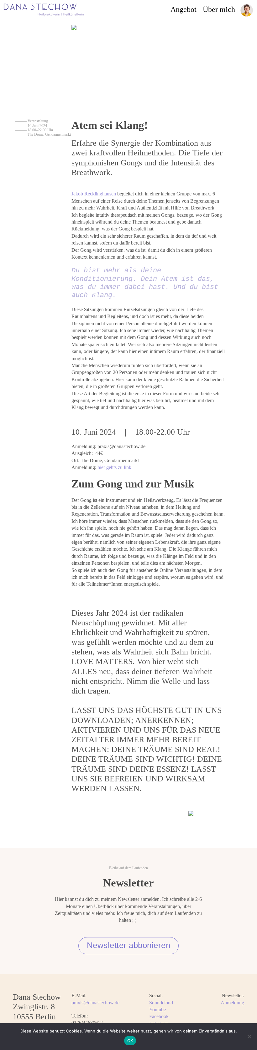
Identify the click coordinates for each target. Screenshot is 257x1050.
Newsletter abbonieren (128, 945)
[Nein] (249, 1036)
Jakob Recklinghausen (93, 193)
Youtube (157, 1009)
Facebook (159, 1016)
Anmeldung (232, 1002)
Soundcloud (161, 1002)
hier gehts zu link (114, 467)
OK (130, 1040)
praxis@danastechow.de (95, 1002)
